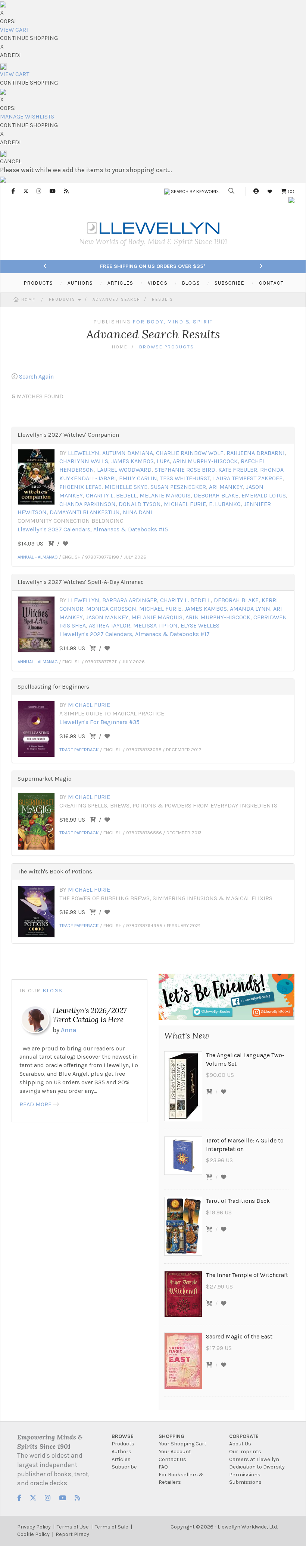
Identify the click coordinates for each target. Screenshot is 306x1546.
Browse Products (166, 347)
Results (162, 299)
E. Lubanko (225, 504)
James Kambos (132, 461)
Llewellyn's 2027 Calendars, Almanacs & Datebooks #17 (134, 634)
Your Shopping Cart (182, 1444)
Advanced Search (116, 299)
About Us (240, 1444)
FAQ (163, 1467)
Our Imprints (245, 1451)
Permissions (244, 1474)
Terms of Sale (111, 1527)
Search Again (36, 376)
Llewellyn (83, 452)
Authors (121, 1451)
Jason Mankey (107, 617)
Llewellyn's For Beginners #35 (99, 721)
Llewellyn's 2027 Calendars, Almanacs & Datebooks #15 (93, 529)
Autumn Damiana (127, 452)
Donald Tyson (140, 504)
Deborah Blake (216, 495)
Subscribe (124, 1467)
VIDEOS (158, 283)
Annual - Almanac (38, 557)
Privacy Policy (34, 1527)
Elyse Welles (200, 625)
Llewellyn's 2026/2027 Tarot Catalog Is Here (90, 1015)
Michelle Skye (125, 486)
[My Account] (256, 191)
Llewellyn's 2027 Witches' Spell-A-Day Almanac (81, 581)
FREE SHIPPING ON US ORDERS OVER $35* (153, 266)
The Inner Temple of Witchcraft (247, 1274)
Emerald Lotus (263, 495)
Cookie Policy (33, 1534)
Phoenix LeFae (80, 486)
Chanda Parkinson (87, 504)
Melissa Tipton (155, 625)
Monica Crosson (111, 608)
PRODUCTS (38, 283)
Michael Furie (185, 504)
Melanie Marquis (165, 495)
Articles (121, 1459)
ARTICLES (120, 283)
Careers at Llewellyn (254, 1459)
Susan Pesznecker (178, 486)
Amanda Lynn (250, 608)
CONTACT (271, 283)
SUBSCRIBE (229, 283)
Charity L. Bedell (111, 495)
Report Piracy (72, 1534)
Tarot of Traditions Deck (238, 1200)
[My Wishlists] (270, 191)
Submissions (245, 1482)
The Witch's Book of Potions (55, 871)
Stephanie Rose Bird (184, 469)
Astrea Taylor (109, 625)
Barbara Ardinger (129, 600)
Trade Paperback (79, 749)
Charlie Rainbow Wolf (190, 452)
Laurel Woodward (124, 469)
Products (63, 299)
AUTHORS (80, 283)
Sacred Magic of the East (239, 1336)
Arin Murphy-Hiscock (205, 461)
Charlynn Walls (83, 461)
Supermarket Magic (44, 778)
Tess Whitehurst (185, 478)
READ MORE (35, 1104)
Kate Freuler (237, 469)
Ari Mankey (226, 486)
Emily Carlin (138, 478)
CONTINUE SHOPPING (29, 37)
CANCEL (11, 161)
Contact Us (172, 1459)
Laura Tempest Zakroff (247, 478)
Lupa (163, 461)
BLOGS (191, 283)
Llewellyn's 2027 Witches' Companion (68, 434)
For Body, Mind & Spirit (172, 322)
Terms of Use (73, 1527)
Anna (68, 1030)
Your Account (175, 1451)
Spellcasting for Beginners (53, 686)
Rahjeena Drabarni (256, 452)
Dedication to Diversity (257, 1467)
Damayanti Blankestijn (85, 512)
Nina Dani (137, 512)
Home (28, 299)
